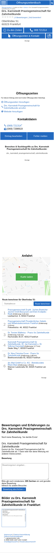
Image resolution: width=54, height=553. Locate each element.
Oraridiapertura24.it (11, 542)
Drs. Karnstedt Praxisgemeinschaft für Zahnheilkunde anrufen (22, 106)
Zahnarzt (26, 7)
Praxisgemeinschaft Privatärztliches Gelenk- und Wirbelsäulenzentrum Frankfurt (27, 322)
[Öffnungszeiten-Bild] (14, 526)
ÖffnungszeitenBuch (28, 2)
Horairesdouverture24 (28, 542)
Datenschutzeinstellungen (13, 536)
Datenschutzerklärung (22, 534)
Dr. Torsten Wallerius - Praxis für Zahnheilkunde (28, 333)
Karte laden (27, 277)
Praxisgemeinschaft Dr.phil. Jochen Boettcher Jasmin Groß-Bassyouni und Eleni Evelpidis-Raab (28, 312)
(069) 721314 (14, 125)
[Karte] (49, 36)
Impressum (8, 534)
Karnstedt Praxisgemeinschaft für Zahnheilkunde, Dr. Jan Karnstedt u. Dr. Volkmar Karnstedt (25, 344)
